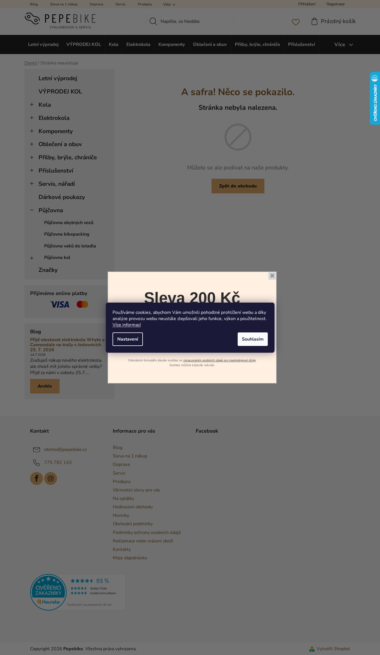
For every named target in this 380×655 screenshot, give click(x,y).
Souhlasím (253, 339)
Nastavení (127, 339)
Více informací (127, 325)
